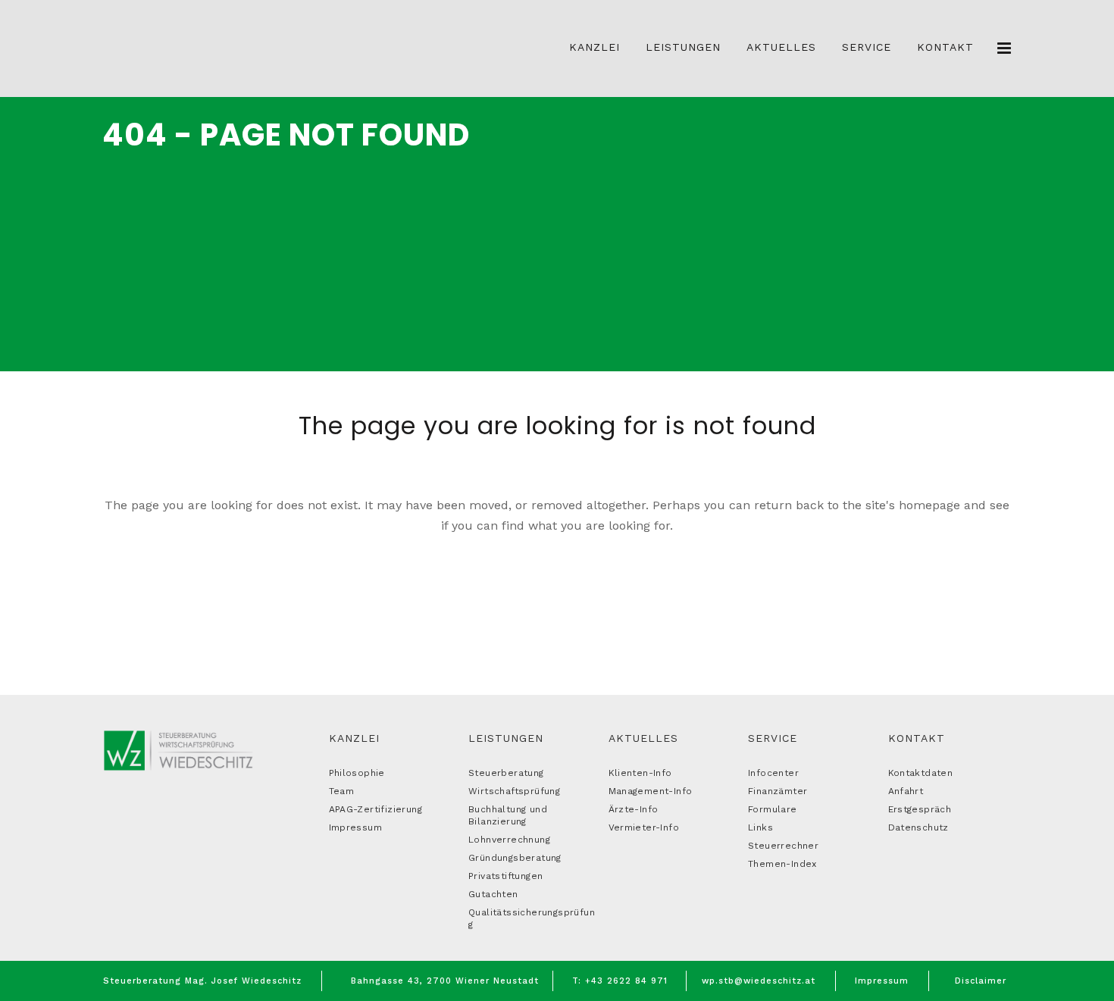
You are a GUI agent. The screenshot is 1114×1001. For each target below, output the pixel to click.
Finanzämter (777, 791)
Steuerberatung (506, 773)
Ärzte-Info (634, 809)
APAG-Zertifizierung (376, 809)
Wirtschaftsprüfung (514, 791)
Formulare (772, 809)
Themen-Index (782, 864)
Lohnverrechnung (509, 839)
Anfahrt (906, 791)
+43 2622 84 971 (626, 981)
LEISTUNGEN (505, 738)
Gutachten (493, 894)
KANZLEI (354, 738)
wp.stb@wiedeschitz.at (758, 981)
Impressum (356, 827)
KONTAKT (916, 738)
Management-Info (651, 791)
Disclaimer (980, 981)
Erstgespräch (920, 809)
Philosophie (357, 773)
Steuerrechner (783, 845)
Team (342, 791)
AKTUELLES (643, 738)
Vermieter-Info (644, 827)
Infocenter (773, 773)
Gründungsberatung (515, 857)
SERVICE (772, 738)
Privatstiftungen (505, 876)
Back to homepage (557, 589)
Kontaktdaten (920, 773)
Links (760, 827)
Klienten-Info (640, 773)
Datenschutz (918, 827)
